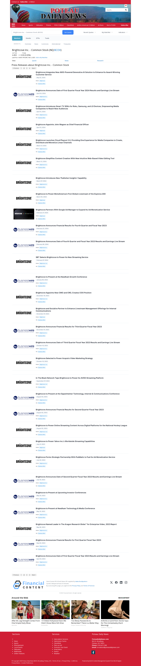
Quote (34, 61)
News (36, 44)
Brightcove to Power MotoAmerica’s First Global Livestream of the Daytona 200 (71, 194)
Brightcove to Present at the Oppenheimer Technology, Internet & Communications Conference (78, 394)
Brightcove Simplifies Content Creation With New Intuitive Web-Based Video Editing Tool (75, 158)
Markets (17, 38)
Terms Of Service (89, 586)
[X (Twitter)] (111, 584)
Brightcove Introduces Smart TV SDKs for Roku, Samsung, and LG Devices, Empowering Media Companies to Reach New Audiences (77, 107)
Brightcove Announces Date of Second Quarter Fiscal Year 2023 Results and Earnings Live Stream (79, 477)
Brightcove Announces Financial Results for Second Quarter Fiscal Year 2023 (70, 410)
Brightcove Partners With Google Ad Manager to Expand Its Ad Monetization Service (73, 210)
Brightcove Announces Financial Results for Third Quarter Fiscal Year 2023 (69, 327)
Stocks (28, 38)
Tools (47, 38)
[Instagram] (126, 584)
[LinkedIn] (121, 584)
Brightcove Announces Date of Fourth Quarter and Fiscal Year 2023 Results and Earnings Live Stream (80, 241)
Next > (34, 68)
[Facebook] (116, 584)
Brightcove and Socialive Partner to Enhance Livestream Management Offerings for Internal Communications (76, 309)
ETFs (38, 38)
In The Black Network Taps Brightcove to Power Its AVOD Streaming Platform (70, 378)
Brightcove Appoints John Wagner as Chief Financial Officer (62, 124)
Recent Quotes (89, 32)
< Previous (16, 68)
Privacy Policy (76, 586)
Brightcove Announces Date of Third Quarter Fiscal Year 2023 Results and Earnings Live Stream (78, 342)
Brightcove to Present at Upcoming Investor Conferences (61, 493)
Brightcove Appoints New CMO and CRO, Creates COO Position (63, 293)
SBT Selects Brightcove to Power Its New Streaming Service (62, 257)
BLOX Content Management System (99, 661)
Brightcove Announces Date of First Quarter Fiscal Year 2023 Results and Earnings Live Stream (77, 556)
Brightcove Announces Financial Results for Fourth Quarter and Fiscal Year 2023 (71, 225)
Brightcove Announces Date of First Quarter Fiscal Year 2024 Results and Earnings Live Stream (77, 90)
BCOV (57, 50)
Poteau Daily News (28, 661)
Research (100, 61)
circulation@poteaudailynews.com (108, 647)
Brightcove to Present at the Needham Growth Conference (61, 277)
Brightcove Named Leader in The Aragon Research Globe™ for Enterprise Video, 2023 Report (76, 524)
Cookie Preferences (27, 663)
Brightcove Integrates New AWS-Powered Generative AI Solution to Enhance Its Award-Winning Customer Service (78, 73)
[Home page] (70, 10)
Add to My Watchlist (41, 57)
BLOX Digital (117, 661)
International (56, 44)
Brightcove (42, 80)
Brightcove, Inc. (43, 263)
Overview (28, 44)
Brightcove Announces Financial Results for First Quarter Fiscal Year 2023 (68, 540)
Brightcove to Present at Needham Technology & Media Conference (65, 508)
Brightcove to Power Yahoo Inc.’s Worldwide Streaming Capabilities (65, 441)
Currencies (45, 44)
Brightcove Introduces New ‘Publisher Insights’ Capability (61, 178)
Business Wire (41, 83)
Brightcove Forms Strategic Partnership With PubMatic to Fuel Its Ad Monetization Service (75, 457)
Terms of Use (57, 661)
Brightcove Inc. (43, 96)
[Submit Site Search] (126, 10)
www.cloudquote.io (81, 581)
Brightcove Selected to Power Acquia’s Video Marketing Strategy (64, 358)
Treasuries (67, 44)
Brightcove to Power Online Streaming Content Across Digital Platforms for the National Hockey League (81, 425)
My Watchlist (106, 32)
